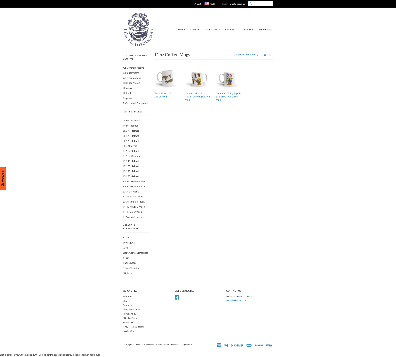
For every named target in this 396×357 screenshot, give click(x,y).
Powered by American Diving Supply (175, 344)
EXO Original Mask (133, 196)
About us (194, 29)
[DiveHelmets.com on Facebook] (176, 297)
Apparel (127, 237)
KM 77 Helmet (131, 171)
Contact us (128, 305)
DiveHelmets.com (149, 344)
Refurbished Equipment (135, 103)
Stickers (127, 272)
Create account (237, 3)
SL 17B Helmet (131, 135)
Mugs (126, 257)
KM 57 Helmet (131, 166)
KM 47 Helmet (131, 161)
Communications (132, 77)
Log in (225, 3)
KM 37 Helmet (131, 150)
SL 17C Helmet (131, 140)
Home (181, 29)
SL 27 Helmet (130, 145)
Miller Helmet (130, 125)
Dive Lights (129, 242)
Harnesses (128, 87)
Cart (198, 3)
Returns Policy (130, 322)
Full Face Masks (131, 82)
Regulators (129, 98)
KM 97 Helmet (131, 176)
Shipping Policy (130, 318)
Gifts (125, 247)
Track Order (247, 29)
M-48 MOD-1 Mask (134, 206)
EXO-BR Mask (131, 191)
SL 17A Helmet (131, 130)
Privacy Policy (129, 314)
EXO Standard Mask (134, 201)
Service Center (212, 29)
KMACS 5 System (132, 216)
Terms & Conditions (132, 309)
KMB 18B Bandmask (134, 181)
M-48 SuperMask (132, 211)
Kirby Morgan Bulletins (133, 326)
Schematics (265, 29)
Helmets (127, 92)
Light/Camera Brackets (135, 252)
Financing (230, 29)
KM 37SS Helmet (132, 155)
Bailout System (131, 72)
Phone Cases (129, 262)
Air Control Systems (133, 67)
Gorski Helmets (131, 120)
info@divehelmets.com (236, 300)
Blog (125, 301)
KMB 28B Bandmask (134, 186)
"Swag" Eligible (131, 267)
